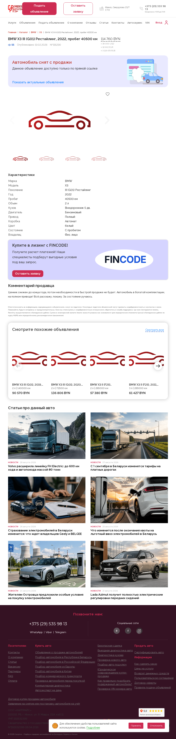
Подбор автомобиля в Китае (53, 671)
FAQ (10, 676)
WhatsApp (36, 632)
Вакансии (14, 666)
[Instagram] (139, 631)
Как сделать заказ (145, 663)
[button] (107, 120)
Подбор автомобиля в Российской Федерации (65, 661)
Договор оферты (145, 682)
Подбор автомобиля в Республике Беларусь (63, 657)
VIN (147, 22)
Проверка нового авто (112, 660)
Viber (49, 632)
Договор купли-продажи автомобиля (32, 699)
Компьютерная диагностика (52, 685)
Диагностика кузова (110, 655)
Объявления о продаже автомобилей (59, 652)
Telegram (60, 632)
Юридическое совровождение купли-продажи (112, 673)
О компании (75, 22)
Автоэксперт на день (48, 690)
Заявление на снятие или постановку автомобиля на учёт (44, 703)
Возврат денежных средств (151, 673)
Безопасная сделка (110, 645)
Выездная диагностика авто (115, 650)
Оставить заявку (27, 273)
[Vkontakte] (117, 631)
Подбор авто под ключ (112, 664)
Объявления (27, 22)
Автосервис (134, 22)
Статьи (103, 22)
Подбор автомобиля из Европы (55, 666)
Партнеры (14, 671)
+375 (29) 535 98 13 (48, 623)
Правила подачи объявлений (152, 687)
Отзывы (91, 22)
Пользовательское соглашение (154, 678)
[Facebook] (128, 631)
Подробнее (93, 727)
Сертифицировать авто (149, 652)
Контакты (118, 22)
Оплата (12, 680)
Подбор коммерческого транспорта (58, 676)
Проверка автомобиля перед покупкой (60, 680)
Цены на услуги (143, 668)
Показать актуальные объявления (38, 82)
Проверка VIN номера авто (115, 688)
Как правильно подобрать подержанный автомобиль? (115, 682)
